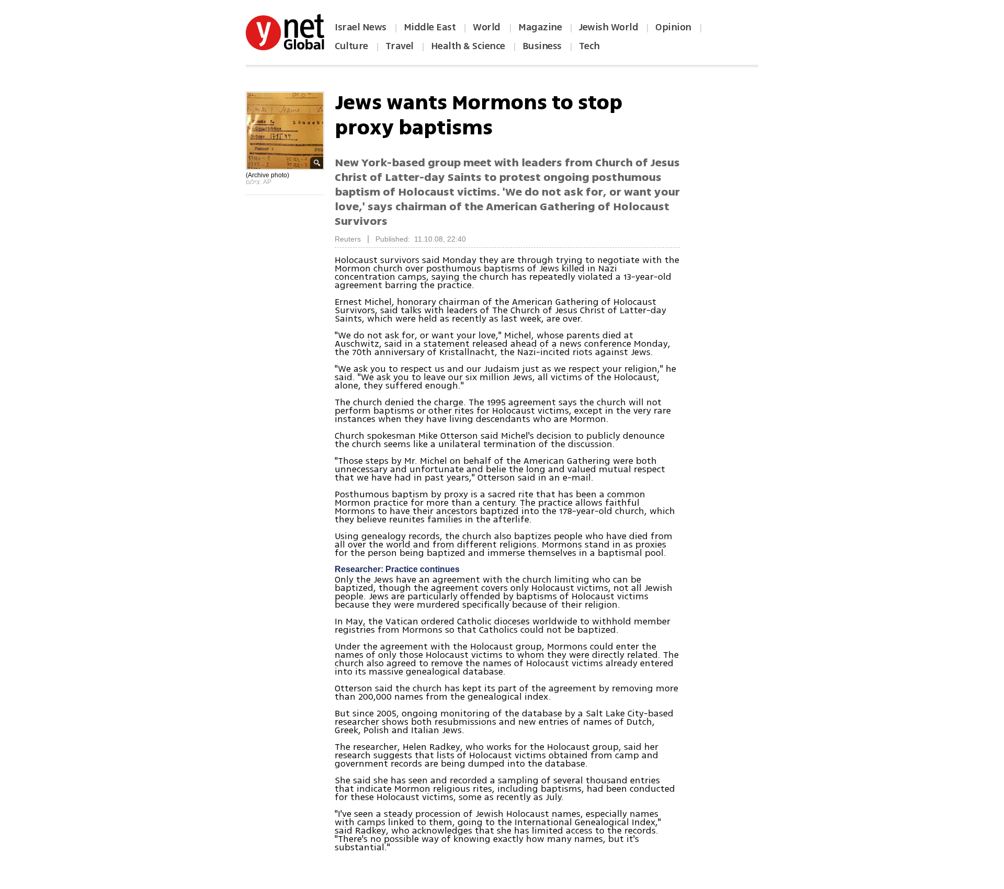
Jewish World (608, 27)
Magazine (540, 27)
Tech (589, 46)
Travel (399, 46)
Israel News (360, 27)
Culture (351, 46)
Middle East (430, 27)
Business (542, 46)
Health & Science (468, 46)
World (488, 27)
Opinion (673, 27)
